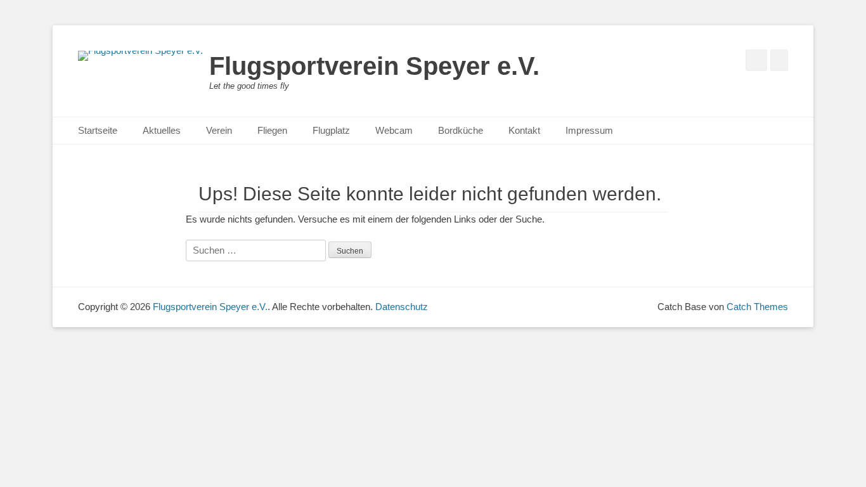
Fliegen (272, 130)
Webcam (394, 130)
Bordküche (460, 130)
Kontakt (524, 130)
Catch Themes (757, 306)
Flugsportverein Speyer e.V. (374, 66)
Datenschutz (401, 306)
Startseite (97, 130)
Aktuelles (162, 130)
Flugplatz (331, 130)
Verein (219, 130)
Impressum (589, 130)
